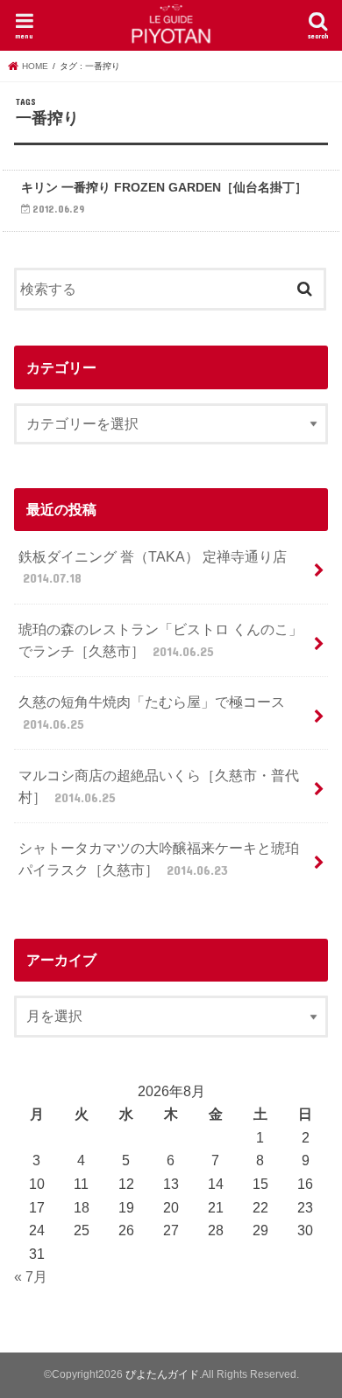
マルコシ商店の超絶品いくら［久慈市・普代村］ (158, 786)
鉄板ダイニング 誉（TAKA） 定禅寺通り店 (152, 567)
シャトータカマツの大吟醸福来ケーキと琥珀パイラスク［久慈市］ (158, 858)
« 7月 (30, 1276)
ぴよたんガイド (162, 1374)
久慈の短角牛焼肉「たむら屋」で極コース (151, 712)
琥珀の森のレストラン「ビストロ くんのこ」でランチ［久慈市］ (160, 640)
